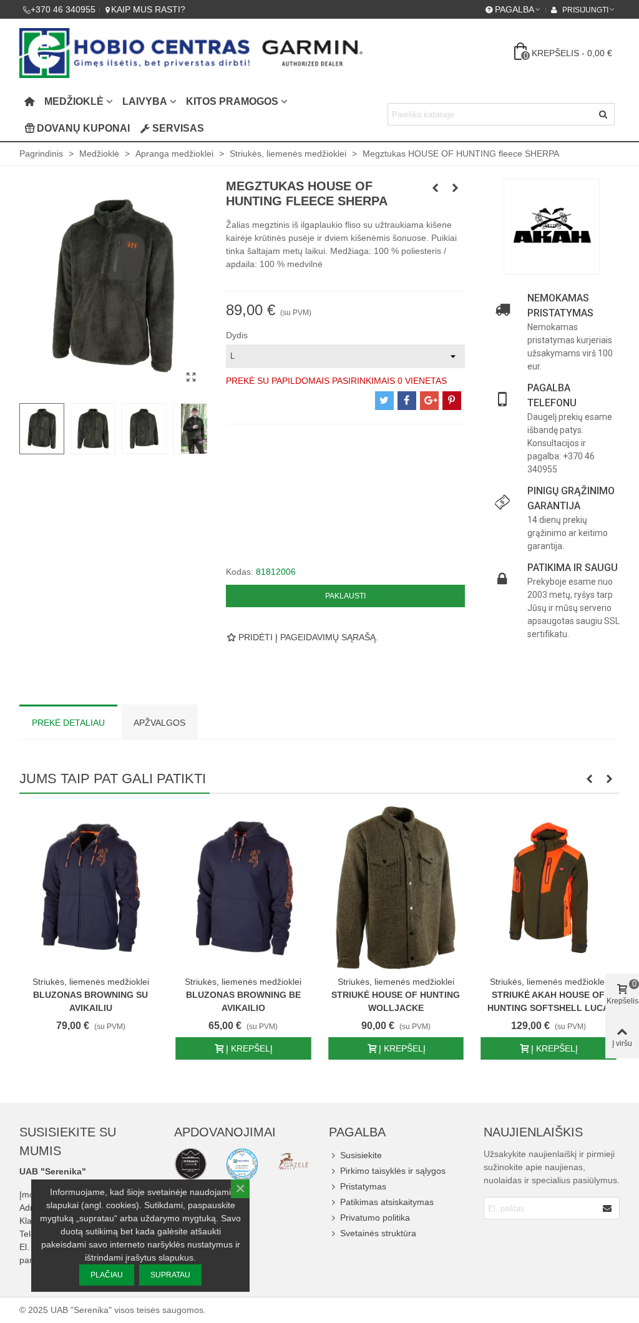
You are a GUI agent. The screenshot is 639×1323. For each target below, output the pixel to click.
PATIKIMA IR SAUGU (572, 568)
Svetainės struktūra (378, 1233)
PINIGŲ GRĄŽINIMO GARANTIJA (571, 498)
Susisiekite (361, 1155)
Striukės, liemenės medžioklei (90, 982)
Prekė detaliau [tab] (68, 723)
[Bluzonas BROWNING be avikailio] (243, 887)
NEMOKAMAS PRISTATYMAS (560, 305)
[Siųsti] (603, 114)
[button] (589, 778)
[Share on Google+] (429, 400)
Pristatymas (363, 1186)
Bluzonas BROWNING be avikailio (243, 1001)
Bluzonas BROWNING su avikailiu (90, 1001)
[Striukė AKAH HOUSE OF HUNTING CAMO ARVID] (455, 187)
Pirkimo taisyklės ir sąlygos (393, 1171)
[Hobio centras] (191, 53)
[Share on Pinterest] (451, 400)
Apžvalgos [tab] (159, 723)
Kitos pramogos (232, 101)
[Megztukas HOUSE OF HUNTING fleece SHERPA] (191, 377)
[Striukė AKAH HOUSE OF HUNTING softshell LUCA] (548, 887)
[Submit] (608, 1208)
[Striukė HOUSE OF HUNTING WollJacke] (395, 887)
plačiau (106, 1275)
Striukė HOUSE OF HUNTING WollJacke (395, 1001)
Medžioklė (74, 101)
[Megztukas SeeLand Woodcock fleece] (435, 187)
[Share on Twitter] (384, 400)
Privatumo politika (375, 1218)
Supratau (170, 1275)
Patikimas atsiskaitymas (387, 1202)
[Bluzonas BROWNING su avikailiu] (90, 887)
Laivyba (144, 101)
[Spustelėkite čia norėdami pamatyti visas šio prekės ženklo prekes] (552, 226)
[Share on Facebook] (407, 400)
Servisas (178, 128)
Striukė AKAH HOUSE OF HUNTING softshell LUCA (548, 1001)
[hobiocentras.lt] (190, 1164)
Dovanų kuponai (83, 128)
